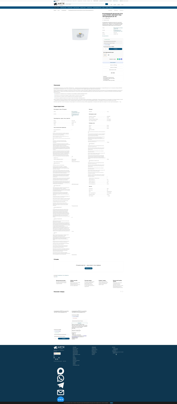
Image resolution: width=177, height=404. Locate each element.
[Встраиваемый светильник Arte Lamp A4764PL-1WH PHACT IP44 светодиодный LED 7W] (105, 55)
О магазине (85, 0)
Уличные (74, 363)
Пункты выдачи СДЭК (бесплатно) (108, 77)
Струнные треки (89, 7)
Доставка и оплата (69, 0)
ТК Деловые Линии (106, 79)
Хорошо (111, 402)
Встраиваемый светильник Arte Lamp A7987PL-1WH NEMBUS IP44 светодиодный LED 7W (79, 312)
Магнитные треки (63, 7)
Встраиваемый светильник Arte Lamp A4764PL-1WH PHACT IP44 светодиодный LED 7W (81, 10)
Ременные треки (83, 7)
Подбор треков (63, 0)
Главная (55, 10)
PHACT (56, 276)
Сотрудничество (79, 0)
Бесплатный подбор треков (117, 281)
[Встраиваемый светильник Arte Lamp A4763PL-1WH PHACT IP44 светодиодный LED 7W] (108, 55)
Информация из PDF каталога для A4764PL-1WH (75, 115)
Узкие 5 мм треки (76, 7)
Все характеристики (105, 35)
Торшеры (74, 362)
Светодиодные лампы (76, 365)
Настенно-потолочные (76, 360)
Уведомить (79, 323)
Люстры (107, 7)
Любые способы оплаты (73, 281)
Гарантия (88, 0)
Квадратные (67, 275)
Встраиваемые (64, 10)
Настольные (74, 361)
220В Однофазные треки (97, 7)
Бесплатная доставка (60, 280)
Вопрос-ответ (75, 0)
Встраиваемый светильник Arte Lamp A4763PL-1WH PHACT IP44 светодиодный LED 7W (61, 312)
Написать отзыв (88, 268)
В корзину (115, 48)
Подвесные (111, 7)
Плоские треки (70, 7)
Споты (103, 7)
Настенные (74, 359)
